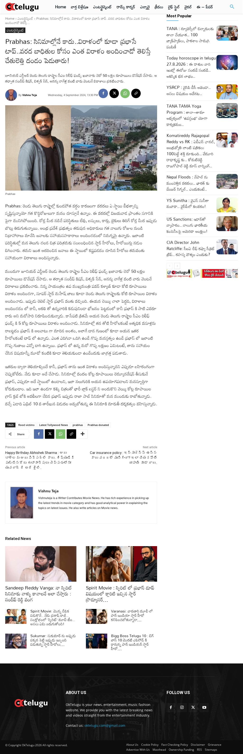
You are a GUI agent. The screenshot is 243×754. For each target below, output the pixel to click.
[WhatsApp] (125, 93)
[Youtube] (204, 707)
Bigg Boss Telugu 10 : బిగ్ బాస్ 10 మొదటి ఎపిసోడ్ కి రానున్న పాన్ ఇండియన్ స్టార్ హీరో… (132, 642)
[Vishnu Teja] (12, 95)
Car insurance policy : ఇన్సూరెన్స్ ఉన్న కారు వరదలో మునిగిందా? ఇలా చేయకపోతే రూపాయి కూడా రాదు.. (123, 458)
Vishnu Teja (29, 95)
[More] (83, 434)
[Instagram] (182, 707)
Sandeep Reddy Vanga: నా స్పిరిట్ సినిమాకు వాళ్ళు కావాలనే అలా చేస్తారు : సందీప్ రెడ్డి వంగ (38, 593)
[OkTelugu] (24, 7)
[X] (114, 93)
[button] (232, 7)
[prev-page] (170, 266)
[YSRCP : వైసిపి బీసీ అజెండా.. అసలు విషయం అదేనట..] (227, 91)
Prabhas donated (98, 425)
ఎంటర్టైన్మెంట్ (25, 18)
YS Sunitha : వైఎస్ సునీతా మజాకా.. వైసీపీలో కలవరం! (188, 203)
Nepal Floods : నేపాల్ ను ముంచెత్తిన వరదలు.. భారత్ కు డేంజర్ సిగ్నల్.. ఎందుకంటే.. (188, 183)
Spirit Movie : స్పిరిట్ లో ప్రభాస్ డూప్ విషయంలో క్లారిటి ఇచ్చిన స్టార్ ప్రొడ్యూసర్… (120, 593)
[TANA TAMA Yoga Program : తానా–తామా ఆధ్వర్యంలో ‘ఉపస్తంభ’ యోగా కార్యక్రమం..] (227, 110)
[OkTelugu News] (30, 702)
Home (9, 18)
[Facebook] (103, 93)
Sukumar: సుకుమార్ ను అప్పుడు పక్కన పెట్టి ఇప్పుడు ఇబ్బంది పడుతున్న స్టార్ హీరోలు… (53, 640)
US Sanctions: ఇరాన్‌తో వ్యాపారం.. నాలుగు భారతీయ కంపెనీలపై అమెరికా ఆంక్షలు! (187, 225)
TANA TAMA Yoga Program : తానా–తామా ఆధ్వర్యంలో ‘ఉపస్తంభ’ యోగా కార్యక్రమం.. (187, 115)
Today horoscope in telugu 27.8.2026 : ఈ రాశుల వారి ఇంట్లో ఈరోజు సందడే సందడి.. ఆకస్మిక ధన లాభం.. (191, 67)
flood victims (26, 425)
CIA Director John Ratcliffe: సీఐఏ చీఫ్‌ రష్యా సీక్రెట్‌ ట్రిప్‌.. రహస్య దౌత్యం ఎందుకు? (191, 248)
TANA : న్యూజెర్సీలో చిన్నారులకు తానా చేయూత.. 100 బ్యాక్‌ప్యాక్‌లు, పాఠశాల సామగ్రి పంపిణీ (190, 38)
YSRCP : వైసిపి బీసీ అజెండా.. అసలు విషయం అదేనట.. (189, 90)
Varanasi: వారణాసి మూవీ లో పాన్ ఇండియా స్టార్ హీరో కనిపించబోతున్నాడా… (132, 615)
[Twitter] (193, 707)
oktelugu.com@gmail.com (104, 725)
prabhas (78, 425)
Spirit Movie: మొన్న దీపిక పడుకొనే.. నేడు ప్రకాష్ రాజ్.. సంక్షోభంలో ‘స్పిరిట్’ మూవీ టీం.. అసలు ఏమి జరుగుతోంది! (52, 617)
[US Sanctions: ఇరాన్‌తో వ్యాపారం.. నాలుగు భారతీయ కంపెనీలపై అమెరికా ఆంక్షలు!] (227, 223)
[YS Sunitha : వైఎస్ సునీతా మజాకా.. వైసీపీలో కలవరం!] (227, 204)
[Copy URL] (136, 93)
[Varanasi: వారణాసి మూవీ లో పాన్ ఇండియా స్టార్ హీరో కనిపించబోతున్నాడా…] (96, 616)
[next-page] (177, 266)
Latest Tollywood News (53, 425)
